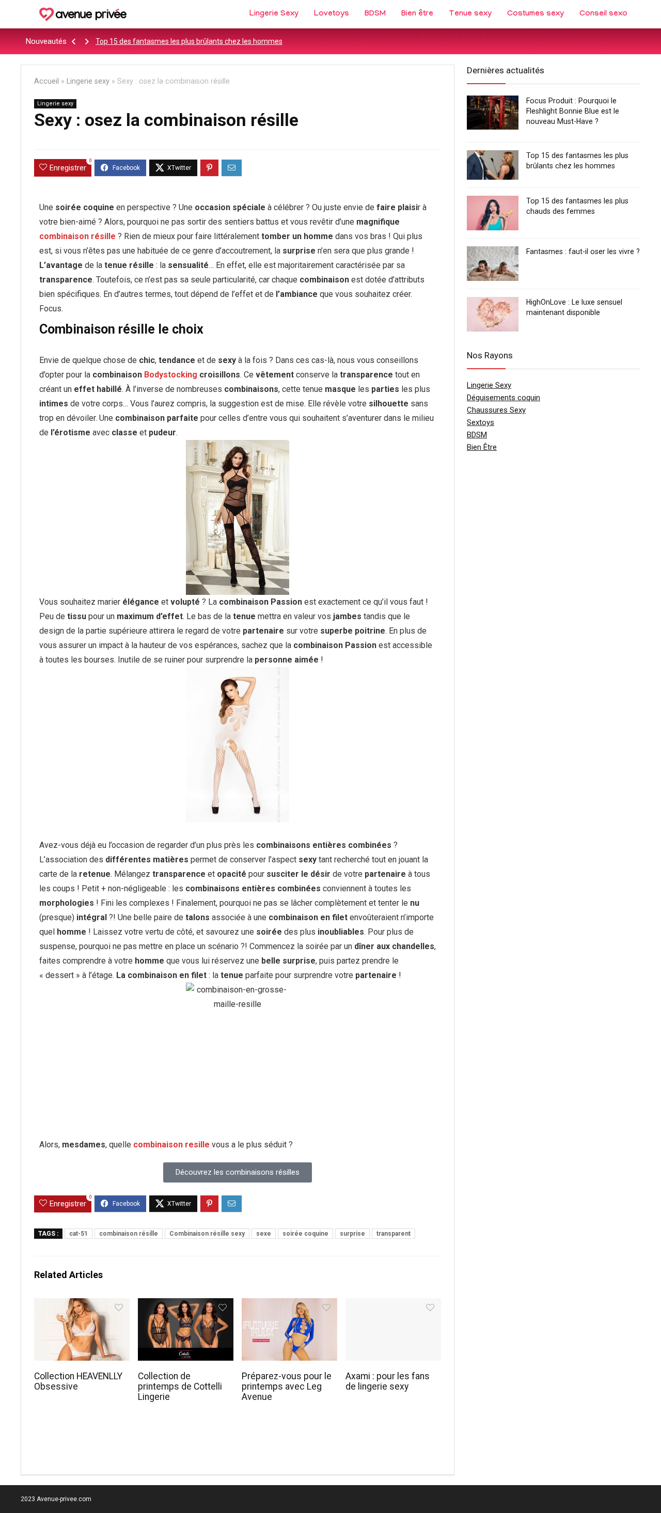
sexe (263, 1233)
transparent (393, 1233)
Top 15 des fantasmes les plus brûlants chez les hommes (189, 41)
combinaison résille (77, 236)
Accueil (46, 81)
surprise (352, 1233)
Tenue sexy (470, 14)
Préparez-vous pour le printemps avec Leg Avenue (287, 1386)
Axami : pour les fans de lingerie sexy (387, 1381)
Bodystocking (170, 375)
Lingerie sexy (88, 81)
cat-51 (78, 1233)
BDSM (375, 14)
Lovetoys (331, 14)
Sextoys (480, 422)
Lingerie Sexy (273, 14)
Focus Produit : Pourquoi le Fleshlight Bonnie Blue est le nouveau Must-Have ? (572, 111)
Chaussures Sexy (496, 410)
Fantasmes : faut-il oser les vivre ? (583, 251)
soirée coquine (305, 1233)
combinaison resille (171, 1144)
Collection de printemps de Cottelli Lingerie (180, 1386)
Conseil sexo (603, 14)
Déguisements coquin (503, 397)
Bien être (417, 14)
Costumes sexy (535, 14)
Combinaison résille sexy (207, 1233)
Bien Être (482, 447)
